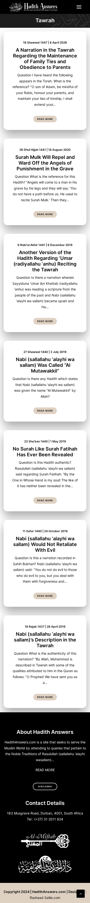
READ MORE (45, 770)
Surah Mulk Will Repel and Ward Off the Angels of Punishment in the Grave (45, 163)
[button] (79, 7)
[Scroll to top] (81, 893)
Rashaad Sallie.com (45, 898)
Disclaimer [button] (45, 786)
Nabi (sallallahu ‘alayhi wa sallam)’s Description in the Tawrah (45, 639)
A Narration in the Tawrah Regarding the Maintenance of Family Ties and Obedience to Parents (45, 58)
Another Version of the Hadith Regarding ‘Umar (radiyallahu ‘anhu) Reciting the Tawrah (45, 261)
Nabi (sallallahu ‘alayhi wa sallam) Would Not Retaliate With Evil (45, 544)
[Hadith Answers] (33, 7)
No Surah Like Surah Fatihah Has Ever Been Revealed (45, 451)
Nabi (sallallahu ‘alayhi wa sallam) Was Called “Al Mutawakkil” (45, 365)
